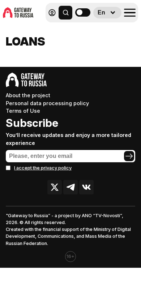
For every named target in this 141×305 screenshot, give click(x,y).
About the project (28, 95)
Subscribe (32, 122)
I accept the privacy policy (43, 168)
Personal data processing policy (47, 103)
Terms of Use (23, 111)
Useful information (86, 28)
